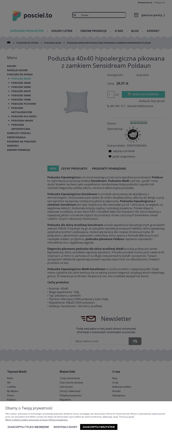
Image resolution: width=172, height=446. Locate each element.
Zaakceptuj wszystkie (99, 427)
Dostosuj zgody (65, 427)
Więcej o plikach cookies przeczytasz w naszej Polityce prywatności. (36, 419)
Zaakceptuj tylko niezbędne (28, 427)
